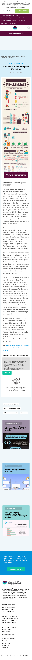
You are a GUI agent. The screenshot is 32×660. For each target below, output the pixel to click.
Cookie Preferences (8, 11)
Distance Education (9, 607)
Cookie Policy (6, 645)
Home (3, 56)
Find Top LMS (12, 23)
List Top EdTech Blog (22, 18)
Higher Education (8, 609)
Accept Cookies (22, 11)
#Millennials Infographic (10, 412)
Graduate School (8, 634)
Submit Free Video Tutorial (8, 20)
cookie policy (22, 7)
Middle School (7, 629)
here (16, 392)
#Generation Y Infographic (11, 404)
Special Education (8, 605)
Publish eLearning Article (8, 18)
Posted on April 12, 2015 (16, 72)
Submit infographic (16, 33)
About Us (5, 648)
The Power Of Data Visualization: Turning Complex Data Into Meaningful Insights (16, 515)
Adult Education (8, 612)
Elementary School (9, 627)
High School (6, 632)
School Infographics (9, 616)
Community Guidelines (8, 638)
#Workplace (23, 412)
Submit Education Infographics (9, 15)
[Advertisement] (16, 40)
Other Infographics (11, 56)
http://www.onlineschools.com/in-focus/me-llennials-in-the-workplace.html (16, 348)
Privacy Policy (6, 643)
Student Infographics (10, 621)
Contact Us (5, 641)
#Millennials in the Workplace (12, 408)
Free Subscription (16, 569)
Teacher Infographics (10, 618)
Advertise (4, 23)
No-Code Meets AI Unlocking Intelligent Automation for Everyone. (15, 429)
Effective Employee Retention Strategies (15, 470)
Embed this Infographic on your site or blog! (15, 355)
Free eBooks (21, 20)
